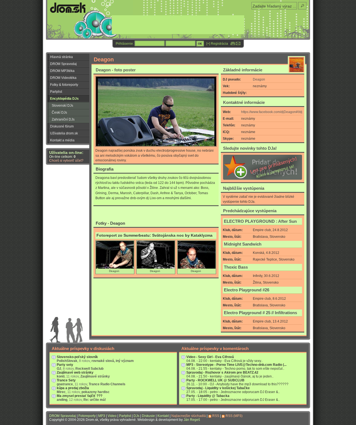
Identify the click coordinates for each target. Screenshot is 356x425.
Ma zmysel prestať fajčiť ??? (79, 396)
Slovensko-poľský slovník (77, 357)
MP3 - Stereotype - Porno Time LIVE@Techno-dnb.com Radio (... (236, 365)
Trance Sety (66, 380)
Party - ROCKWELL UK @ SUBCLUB (215, 380)
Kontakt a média (62, 140)
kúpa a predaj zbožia (73, 388)
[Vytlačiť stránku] (233, 44)
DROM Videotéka (63, 78)
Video (112, 416)
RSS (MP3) (234, 416)
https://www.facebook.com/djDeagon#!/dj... (273, 112)
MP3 (101, 416)
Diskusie (148, 416)
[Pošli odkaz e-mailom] (238, 44)
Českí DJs (59, 112)
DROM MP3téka (62, 71)
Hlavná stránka (61, 57)
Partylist (56, 92)
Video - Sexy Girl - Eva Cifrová (210, 357)
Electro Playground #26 (246, 290)
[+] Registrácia (217, 44)
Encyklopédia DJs (64, 99)
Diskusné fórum (62, 126)
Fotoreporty (87, 416)
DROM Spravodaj (63, 64)
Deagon (259, 79)
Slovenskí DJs (62, 106)
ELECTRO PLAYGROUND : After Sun (260, 221)
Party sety (65, 365)
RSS (215, 416)
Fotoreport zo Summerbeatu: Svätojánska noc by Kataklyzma (154, 235)
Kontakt (163, 416)
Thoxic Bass (236, 267)
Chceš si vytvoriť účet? (66, 160)
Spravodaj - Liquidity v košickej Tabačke (218, 388)
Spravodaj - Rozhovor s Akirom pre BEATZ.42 (222, 372)
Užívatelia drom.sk (64, 133)
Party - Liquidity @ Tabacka (207, 396)
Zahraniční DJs (63, 119)
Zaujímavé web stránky (75, 372)
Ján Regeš (192, 420)
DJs (136, 416)
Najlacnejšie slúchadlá (188, 416)
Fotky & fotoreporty (64, 85)
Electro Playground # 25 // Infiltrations (260, 313)
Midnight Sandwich (242, 244)
